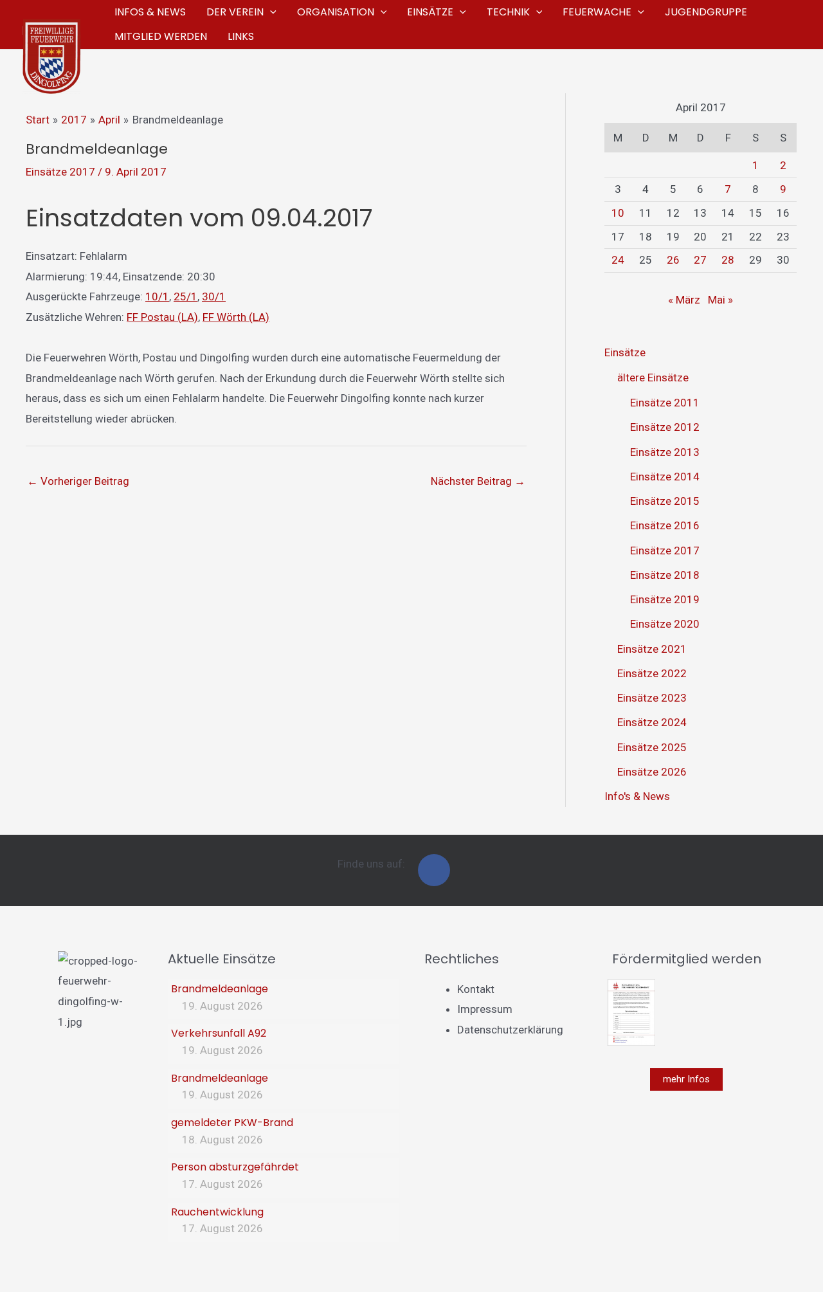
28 (727, 259)
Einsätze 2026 (652, 771)
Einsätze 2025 (652, 747)
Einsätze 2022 (652, 673)
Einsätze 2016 (665, 525)
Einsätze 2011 (665, 402)
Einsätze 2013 (665, 452)
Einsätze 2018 (665, 575)
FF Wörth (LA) (236, 317)
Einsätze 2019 (665, 599)
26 (673, 259)
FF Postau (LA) (162, 317)
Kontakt (475, 989)
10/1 (157, 296)
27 (700, 259)
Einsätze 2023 (652, 697)
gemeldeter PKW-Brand (232, 1122)
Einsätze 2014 (665, 476)
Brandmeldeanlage (219, 988)
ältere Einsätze (653, 377)
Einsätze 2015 (665, 501)
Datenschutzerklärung (510, 1029)
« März (684, 299)
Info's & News (637, 796)
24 (617, 259)
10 (617, 212)
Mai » (720, 299)
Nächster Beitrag (478, 481)
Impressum (484, 1009)
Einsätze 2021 (652, 648)
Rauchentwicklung (217, 1212)
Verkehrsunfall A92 (218, 1033)
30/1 (214, 296)
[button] (270, 12)
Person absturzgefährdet (235, 1167)
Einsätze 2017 (60, 171)
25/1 (185, 296)
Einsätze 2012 (665, 427)
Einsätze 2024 (652, 722)
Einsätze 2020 (665, 623)
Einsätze (625, 352)
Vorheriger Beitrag (78, 481)
